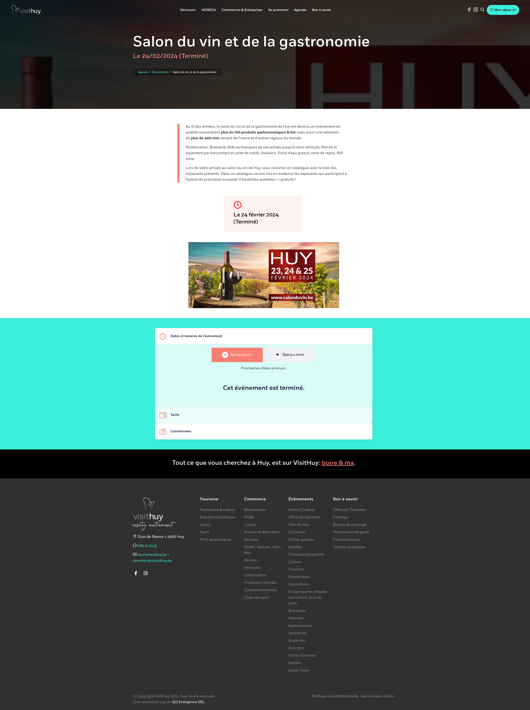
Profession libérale (260, 582)
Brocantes (297, 610)
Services (251, 539)
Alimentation (255, 509)
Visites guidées (301, 539)
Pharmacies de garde (351, 532)
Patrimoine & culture (217, 509)
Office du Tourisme (349, 509)
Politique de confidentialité (335, 696)
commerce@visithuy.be (152, 560)
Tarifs (175, 415)
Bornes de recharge (350, 524)
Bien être (296, 648)
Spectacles (297, 633)
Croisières (297, 532)
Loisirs (205, 524)
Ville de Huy (298, 524)
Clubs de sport (256, 597)
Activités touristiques (218, 517)
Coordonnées (181, 431)
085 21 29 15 (147, 545)
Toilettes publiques (349, 547)
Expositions (298, 584)
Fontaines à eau (346, 539)
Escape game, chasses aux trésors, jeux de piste (307, 597)
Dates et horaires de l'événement (196, 336)
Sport (204, 532)
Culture (294, 562)
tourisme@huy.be (152, 554)
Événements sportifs (306, 554)
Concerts (296, 569)
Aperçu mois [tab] (293, 354)
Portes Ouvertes (302, 655)
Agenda (143, 72)
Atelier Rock (298, 670)
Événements (160, 72)
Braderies (296, 640)
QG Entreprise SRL (188, 702)
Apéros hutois (300, 625)
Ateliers (294, 663)
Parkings (340, 517)
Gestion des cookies (378, 696)
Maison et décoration (262, 532)
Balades (295, 547)
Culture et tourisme (260, 590)
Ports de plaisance (215, 539)
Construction (255, 575)
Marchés (296, 618)
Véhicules (252, 567)
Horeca (250, 560)
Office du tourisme (304, 517)
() (505, 10)
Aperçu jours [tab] (241, 354)
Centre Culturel (301, 509)
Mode (249, 517)
